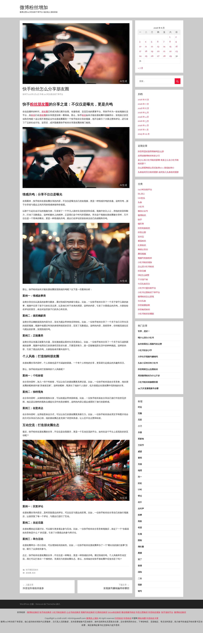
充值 (140, 464)
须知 (140, 572)
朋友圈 (43, 104)
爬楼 (140, 553)
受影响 (141, 439)
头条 (140, 202)
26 (152, 56)
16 (177, 46)
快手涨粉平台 (167, 612)
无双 (140, 419)
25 (146, 56)
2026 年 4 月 (143, 117)
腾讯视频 (142, 254)
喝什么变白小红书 (146, 337)
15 (170, 46)
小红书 (141, 206)
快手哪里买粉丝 (32, 570)
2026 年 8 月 (143, 99)
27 (158, 56)
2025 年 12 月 (144, 134)
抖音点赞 (142, 232)
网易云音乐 (143, 249)
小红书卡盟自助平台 (147, 288)
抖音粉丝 (119, 618)
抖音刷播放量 (144, 305)
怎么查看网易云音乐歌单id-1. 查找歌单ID (156, 168)
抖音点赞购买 (142, 612)
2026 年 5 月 (143, 112)
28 (164, 56)
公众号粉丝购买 (73, 612)
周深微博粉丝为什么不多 (149, 375)
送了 (140, 559)
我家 (140, 585)
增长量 (141, 546)
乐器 (140, 432)
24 (140, 56)
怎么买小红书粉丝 (146, 266)
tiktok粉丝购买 (114, 612)
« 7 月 (140, 68)
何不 (140, 502)
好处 (140, 483)
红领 (140, 534)
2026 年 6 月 (143, 108)
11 (146, 46)
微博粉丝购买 (33, 612)
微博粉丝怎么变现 (146, 296)
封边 (140, 407)
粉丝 (34, 104)
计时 (140, 489)
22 (170, 51)
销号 (140, 591)
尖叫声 (141, 508)
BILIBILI (141, 194)
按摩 (140, 515)
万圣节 (141, 445)
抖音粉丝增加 (154, 612)
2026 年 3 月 (143, 121)
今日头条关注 (144, 284)
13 (158, 46)
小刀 (140, 426)
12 (152, 46)
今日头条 (142, 301)
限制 (140, 540)
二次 (140, 578)
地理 (140, 470)
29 (170, 56)
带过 (140, 496)
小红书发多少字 (145, 350)
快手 (140, 219)
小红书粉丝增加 (145, 262)
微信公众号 (143, 211)
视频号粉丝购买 (88, 612)
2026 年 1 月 (143, 129)
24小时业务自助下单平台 (53, 94)
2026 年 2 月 (143, 125)
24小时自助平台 (145, 189)
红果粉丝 (142, 245)
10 (140, 46)
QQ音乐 (141, 198)
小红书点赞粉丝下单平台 (149, 292)
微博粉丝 (142, 215)
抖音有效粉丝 (144, 228)
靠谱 (140, 565)
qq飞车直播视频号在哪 (148, 388)
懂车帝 (141, 224)
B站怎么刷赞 (143, 275)
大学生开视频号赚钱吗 (148, 356)
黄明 (140, 458)
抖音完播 (142, 271)
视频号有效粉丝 (145, 258)
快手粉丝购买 (45, 612)
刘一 (140, 477)
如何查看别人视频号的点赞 (150, 344)
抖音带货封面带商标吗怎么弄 (151, 151)
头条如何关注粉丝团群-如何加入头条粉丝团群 (158, 172)
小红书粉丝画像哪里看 (148, 382)
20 (158, 51)
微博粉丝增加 (34, 7)
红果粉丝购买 (101, 612)
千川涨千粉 (143, 279)
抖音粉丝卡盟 (152, 618)
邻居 (140, 527)
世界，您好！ (144, 331)
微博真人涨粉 (92, 618)
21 (164, 51)
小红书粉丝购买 (59, 612)
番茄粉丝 (142, 241)
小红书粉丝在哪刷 (146, 314)
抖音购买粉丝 (144, 309)
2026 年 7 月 (143, 104)
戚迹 (140, 451)
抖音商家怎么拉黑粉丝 (148, 369)
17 (140, 51)
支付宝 (141, 236)
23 (177, 51)
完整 (140, 413)
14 (164, 46)
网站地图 (142, 618)
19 (152, 51)
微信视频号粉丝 (128, 612)
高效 (140, 521)
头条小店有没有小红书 (148, 363)
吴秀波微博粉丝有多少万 (149, 155)
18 (146, 51)
